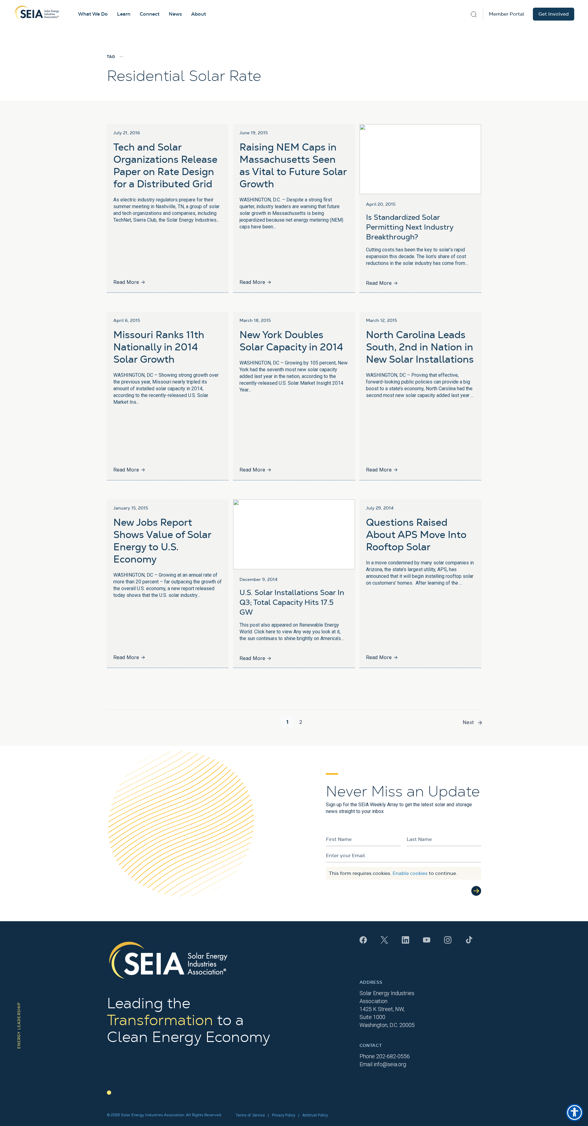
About (198, 14)
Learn (123, 14)
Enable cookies (410, 873)
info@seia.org (390, 1064)
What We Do (93, 14)
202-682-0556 (393, 1056)
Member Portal (506, 14)
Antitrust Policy (315, 1115)
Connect (150, 14)
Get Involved (553, 14)
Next (468, 722)
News (175, 14)
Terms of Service (250, 1115)
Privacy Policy (283, 1115)
